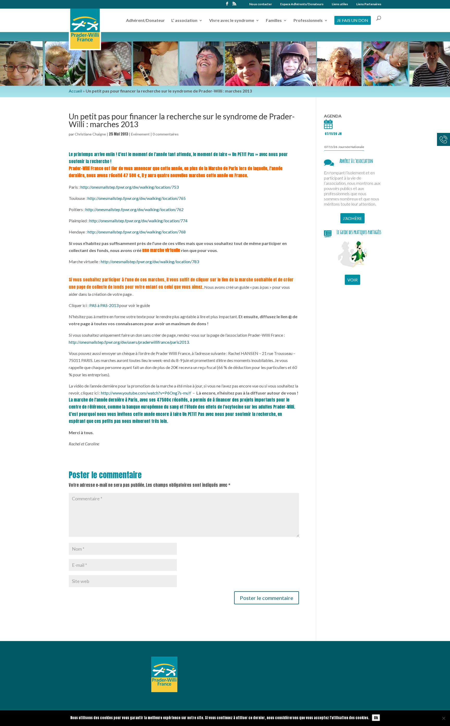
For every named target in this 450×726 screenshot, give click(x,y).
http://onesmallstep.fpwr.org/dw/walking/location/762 (134, 209)
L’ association (184, 21)
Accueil (75, 90)
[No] (443, 718)
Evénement (140, 134)
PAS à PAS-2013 (103, 305)
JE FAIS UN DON (352, 20)
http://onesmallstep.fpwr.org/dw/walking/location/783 (150, 261)
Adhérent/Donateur (145, 21)
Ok (376, 717)
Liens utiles (340, 4)
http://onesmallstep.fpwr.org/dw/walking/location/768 (137, 231)
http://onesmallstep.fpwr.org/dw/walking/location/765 (137, 198)
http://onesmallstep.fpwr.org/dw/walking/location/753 (129, 186)
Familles (274, 21)
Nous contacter (260, 4)
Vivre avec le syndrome (231, 21)
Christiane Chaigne (90, 134)
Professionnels (308, 21)
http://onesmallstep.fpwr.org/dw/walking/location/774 (138, 220)
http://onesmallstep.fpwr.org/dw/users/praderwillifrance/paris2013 (129, 342)
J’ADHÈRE (352, 218)
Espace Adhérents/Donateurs (301, 4)
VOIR (352, 279)
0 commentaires (166, 134)
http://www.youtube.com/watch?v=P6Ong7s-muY (146, 392)
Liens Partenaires (368, 4)
